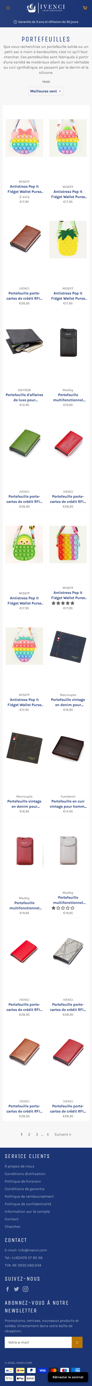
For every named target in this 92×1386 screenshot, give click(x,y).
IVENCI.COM (24, 1363)
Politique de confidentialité (28, 1204)
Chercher (12, 1226)
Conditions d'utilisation (25, 1173)
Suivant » (62, 1134)
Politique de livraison (23, 1181)
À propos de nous (19, 1166)
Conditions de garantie (24, 1189)
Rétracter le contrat (68, 1377)
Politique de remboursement (29, 1196)
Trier (46, 81)
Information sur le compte (27, 1211)
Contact (11, 1219)
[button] (63, 603)
